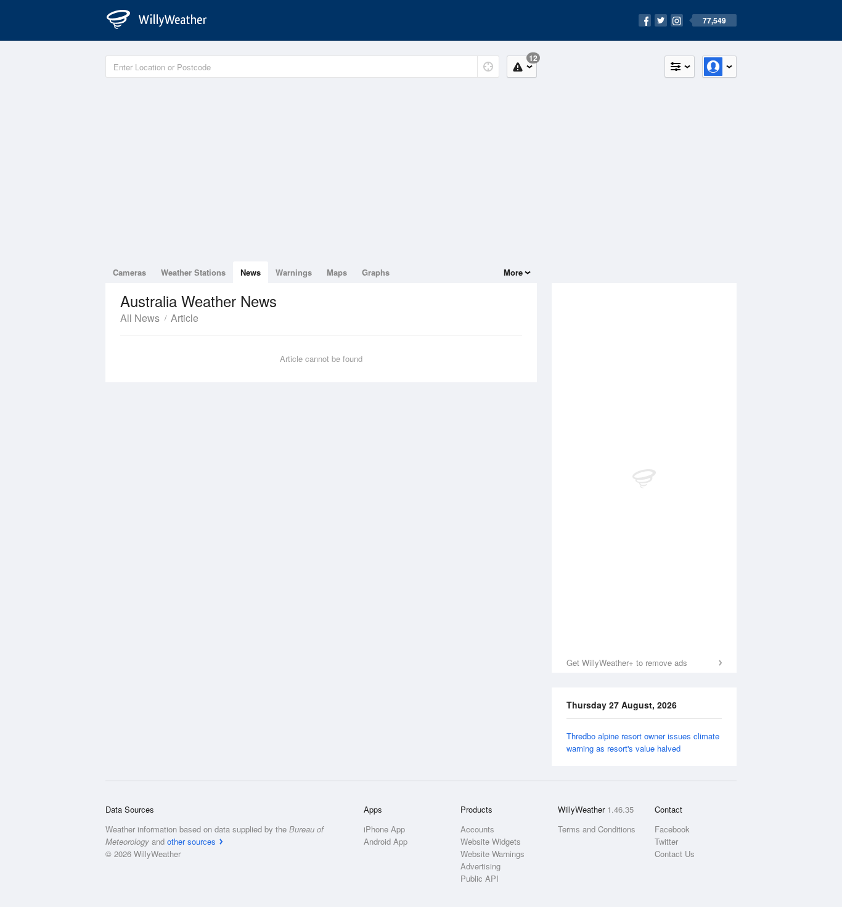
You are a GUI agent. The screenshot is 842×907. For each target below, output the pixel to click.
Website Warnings (492, 854)
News (250, 272)
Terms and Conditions (597, 829)
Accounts (477, 829)
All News (140, 318)
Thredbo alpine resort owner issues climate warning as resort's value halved (642, 742)
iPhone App (384, 829)
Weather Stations (193, 272)
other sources (191, 841)
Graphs (376, 272)
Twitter (666, 841)
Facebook (672, 829)
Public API (479, 878)
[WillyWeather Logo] (163, 20)
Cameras (129, 272)
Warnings (294, 272)
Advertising (480, 866)
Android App (385, 841)
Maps (337, 272)
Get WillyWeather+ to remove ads (626, 662)
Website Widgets (490, 841)
